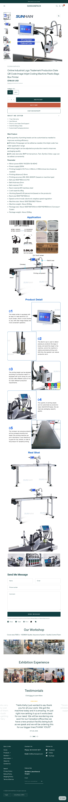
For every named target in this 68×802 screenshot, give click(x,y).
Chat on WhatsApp (34, 111)
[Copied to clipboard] (36, 622)
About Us (6, 761)
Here (31, 695)
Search (6, 768)
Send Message (34, 614)
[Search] (56, 6)
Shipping (9, 83)
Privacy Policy (34, 618)
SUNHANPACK (34, 6)
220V (16, 92)
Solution (6, 755)
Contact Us (7, 763)
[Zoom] (58, 16)
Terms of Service (43, 618)
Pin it (27, 621)
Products (6, 753)
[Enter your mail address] (41, 781)
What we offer (15, 116)
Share (11, 621)
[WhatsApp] (31, 621)
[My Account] (59, 6)
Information (7, 758)
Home (5, 750)
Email (26, 778)
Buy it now (34, 105)
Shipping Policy (8, 776)
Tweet (19, 621)
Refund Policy (8, 774)
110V (10, 92)
